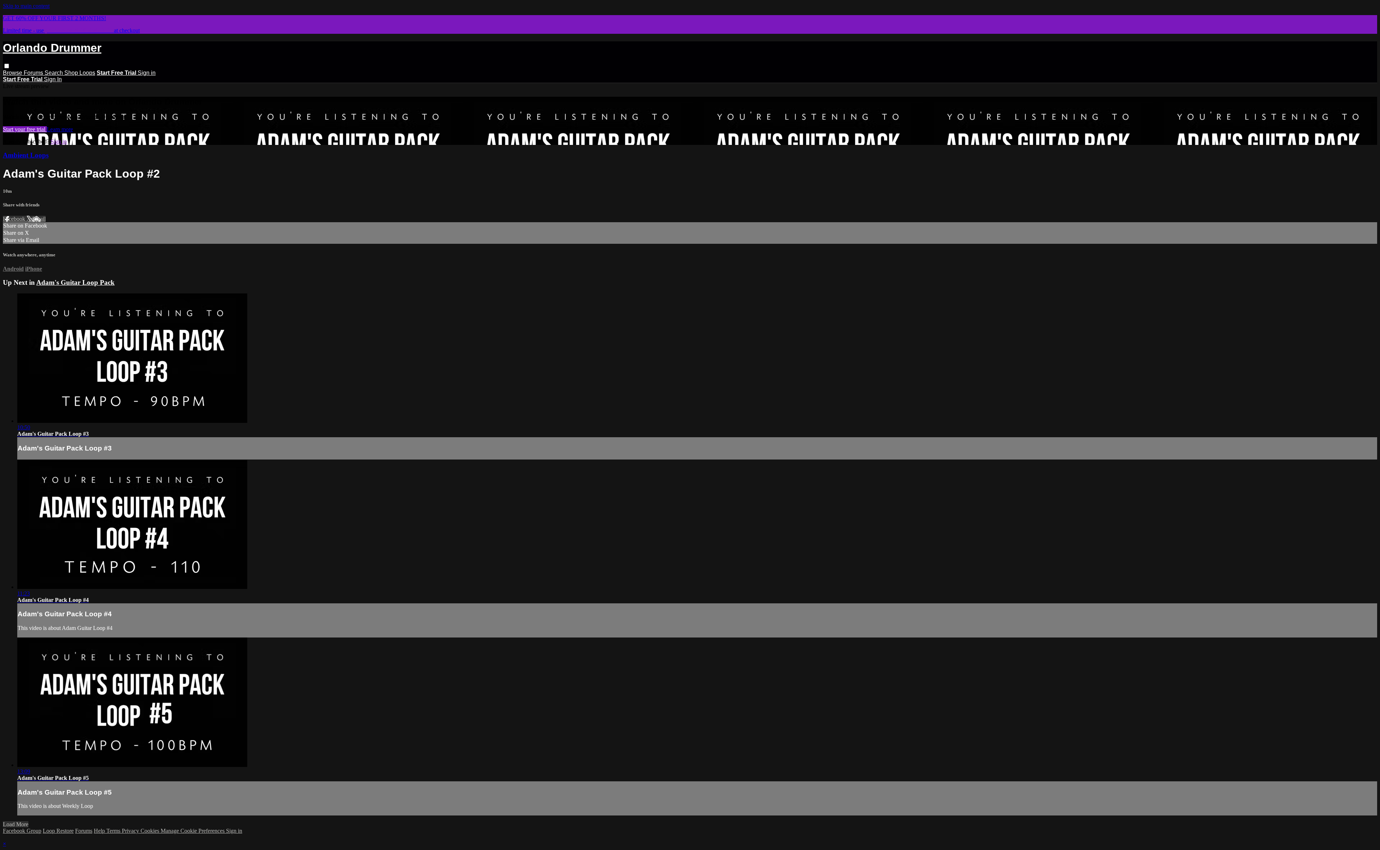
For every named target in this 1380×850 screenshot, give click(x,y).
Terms (114, 831)
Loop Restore (58, 831)
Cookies (151, 831)
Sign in (147, 73)
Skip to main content (26, 6)
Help (100, 831)
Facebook (15, 219)
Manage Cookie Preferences (193, 831)
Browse (13, 73)
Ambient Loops (26, 155)
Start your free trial (25, 129)
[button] (6, 66)
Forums (34, 73)
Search (54, 73)
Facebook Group (22, 831)
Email (39, 219)
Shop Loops (79, 73)
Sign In (53, 79)
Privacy (131, 831)
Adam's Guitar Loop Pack (75, 282)
